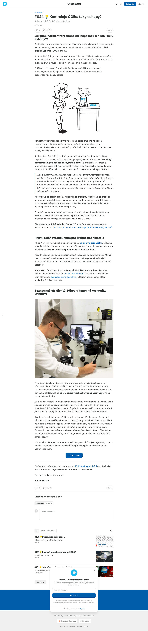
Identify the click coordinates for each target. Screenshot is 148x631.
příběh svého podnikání (85, 466)
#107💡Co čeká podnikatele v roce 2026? (55, 552)
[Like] (36, 560)
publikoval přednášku (91, 243)
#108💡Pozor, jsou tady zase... (50, 537)
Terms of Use (84, 600)
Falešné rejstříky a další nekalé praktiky (49, 540)
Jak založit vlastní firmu (63, 227)
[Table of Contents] (2, 315)
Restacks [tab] (49, 504)
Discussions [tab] (51, 531)
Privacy (72, 616)
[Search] (116, 4)
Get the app (84, 621)
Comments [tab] (40, 504)
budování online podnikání (63, 277)
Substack (63, 626)
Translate (39, 12)
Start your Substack (68, 621)
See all (39, 582)
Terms (78, 616)
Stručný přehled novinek (44, 555)
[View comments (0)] (44, 30)
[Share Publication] (121, 4)
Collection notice (88, 616)
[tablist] (44, 503)
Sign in (141, 4)
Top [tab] (37, 531)
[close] (95, 570)
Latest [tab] (43, 531)
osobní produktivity (74, 273)
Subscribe (130, 4)
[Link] (31, 37)
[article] (74, 541)
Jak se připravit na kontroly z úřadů (95, 227)
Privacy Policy (90, 603)
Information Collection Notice (73, 603)
